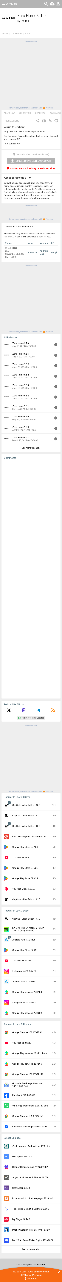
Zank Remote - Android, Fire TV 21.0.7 (31, 1146)
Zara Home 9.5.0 (20, 427)
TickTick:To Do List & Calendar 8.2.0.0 (30, 1209)
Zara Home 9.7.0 (20, 343)
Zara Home (16, 33)
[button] (37, 121)
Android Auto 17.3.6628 (23, 939)
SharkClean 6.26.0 (21, 1188)
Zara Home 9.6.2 (20, 395)
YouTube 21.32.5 (20, 857)
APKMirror (12, 3)
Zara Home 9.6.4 (20, 374)
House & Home (11, 121)
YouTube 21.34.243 (21, 960)
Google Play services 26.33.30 (27, 1013)
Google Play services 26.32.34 (27, 992)
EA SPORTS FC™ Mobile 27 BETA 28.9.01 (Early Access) (28, 929)
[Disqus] (31, 579)
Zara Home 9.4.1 (20, 437)
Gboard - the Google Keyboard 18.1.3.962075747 (27, 1085)
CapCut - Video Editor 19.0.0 (26, 826)
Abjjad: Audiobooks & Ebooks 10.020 (30, 1177)
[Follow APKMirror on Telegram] (38, 711)
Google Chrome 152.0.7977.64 (27, 1032)
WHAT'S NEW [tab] (9, 113)
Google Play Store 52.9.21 (25, 950)
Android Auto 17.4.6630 (23, 981)
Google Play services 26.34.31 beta (29, 1053)
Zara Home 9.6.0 (20, 416)
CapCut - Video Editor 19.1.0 (26, 815)
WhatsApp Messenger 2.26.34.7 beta (30, 1105)
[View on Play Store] (44, 121)
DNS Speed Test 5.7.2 (22, 1156)
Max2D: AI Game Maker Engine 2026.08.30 (32, 1240)
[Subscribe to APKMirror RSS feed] (53, 711)
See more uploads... (31, 448)
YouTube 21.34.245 (21, 1043)
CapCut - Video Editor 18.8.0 (26, 805)
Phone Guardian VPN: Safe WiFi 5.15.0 (31, 1229)
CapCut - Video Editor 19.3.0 (26, 899)
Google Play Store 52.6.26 (25, 868)
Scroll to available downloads (33, 161)
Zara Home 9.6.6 (20, 353)
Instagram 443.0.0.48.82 (24, 1002)
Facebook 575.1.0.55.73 (23, 1095)
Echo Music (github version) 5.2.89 (29, 836)
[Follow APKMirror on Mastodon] (23, 711)
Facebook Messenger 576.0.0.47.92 (29, 1126)
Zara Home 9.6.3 (20, 385)
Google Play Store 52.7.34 (25, 847)
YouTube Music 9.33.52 (23, 889)
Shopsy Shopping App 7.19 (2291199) (30, 1167)
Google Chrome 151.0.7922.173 (27, 1116)
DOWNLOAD (40, 113)
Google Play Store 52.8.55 (25, 878)
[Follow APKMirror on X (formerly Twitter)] (9, 711)
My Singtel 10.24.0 (21, 1219)
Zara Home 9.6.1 (20, 406)
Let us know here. (37, 1264)
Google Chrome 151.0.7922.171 (27, 1074)
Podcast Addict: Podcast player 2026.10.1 (32, 1198)
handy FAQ (9, 236)
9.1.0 (10, 248)
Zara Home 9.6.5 (20, 364)
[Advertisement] (31, 74)
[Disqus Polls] (31, 500)
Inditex (25, 20)
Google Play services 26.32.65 (27, 1063)
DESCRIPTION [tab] (25, 113)
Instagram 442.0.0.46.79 (24, 971)
